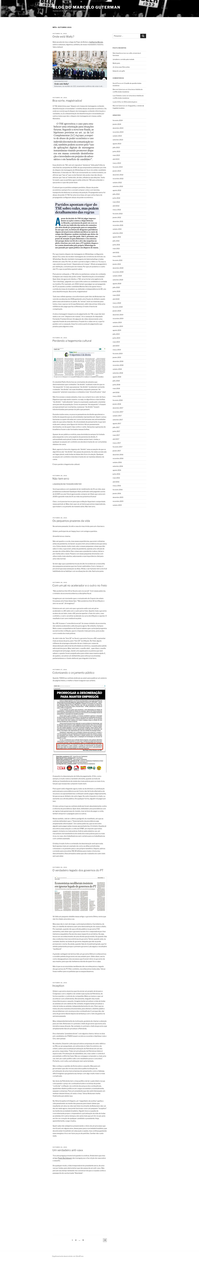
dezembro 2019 (118, 315)
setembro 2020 (118, 280)
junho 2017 (116, 431)
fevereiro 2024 (118, 120)
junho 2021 (116, 245)
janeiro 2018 (117, 404)
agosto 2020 (117, 283)
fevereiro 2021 (117, 260)
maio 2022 (116, 202)
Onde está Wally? (63, 36)
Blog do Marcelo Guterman (86, 7)
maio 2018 (116, 388)
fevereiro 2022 (118, 213)
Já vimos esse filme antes (121, 67)
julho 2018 (116, 381)
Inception (58, 985)
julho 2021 (116, 241)
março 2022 (117, 210)
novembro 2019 (118, 318)
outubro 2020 (117, 276)
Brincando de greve (130, 102)
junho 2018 (116, 384)
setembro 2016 (118, 466)
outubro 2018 (117, 369)
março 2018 (117, 396)
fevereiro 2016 (118, 489)
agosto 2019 (117, 330)
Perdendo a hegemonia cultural (71, 340)
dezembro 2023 (118, 128)
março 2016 (117, 486)
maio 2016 (116, 478)
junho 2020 (116, 291)
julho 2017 (116, 427)
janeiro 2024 (117, 124)
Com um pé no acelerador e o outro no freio (79, 585)
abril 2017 (116, 439)
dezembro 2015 (118, 497)
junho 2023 (116, 151)
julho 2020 (116, 287)
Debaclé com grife (119, 71)
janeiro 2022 (117, 217)
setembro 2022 (118, 186)
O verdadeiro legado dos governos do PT (77, 870)
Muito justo (116, 63)
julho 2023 (116, 147)
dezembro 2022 (118, 175)
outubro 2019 (117, 322)
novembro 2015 (118, 501)
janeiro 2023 (117, 171)
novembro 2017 (118, 412)
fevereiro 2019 (118, 353)
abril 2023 (116, 159)
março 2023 (117, 163)
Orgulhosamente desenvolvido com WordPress (67, 1256)
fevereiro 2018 (118, 400)
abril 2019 (116, 346)
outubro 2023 (117, 136)
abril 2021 (116, 252)
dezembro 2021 (118, 221)
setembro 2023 (118, 140)
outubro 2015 (117, 505)
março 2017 (117, 443)
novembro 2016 (118, 458)
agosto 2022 (117, 190)
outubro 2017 (117, 416)
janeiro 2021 (117, 264)
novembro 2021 (118, 225)
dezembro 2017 (118, 408)
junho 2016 (116, 474)
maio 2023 (116, 155)
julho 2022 (116, 194)
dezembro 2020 (118, 268)
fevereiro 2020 (118, 307)
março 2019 (117, 350)
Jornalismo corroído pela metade (123, 59)
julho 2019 (116, 334)
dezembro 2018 (118, 361)
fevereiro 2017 (117, 447)
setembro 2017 (118, 420)
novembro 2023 (118, 132)
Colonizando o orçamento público (73, 672)
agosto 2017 (117, 423)
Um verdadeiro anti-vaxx (67, 1150)
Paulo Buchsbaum (65, 1158)
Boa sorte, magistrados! (67, 100)
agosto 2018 (117, 377)
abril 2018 (116, 392)
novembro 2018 (118, 365)
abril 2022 (116, 206)
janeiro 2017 (117, 451)
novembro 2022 (118, 178)
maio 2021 (116, 248)
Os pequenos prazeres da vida (71, 520)
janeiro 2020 (117, 311)
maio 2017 (116, 435)
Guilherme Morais (96, 42)
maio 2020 (116, 295)
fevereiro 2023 (118, 167)
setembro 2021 (118, 233)
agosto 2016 (117, 470)
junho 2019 (116, 338)
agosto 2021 (117, 237)
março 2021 (117, 256)
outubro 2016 (117, 462)
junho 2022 (116, 198)
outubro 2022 (117, 182)
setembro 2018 (118, 373)
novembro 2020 (118, 272)
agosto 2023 (117, 144)
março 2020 (117, 303)
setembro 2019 (118, 326)
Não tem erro (60, 478)
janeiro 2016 (117, 493)
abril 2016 (116, 482)
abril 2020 (116, 299)
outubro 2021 (117, 229)
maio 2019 (116, 342)
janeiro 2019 (117, 357)
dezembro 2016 (118, 454)
